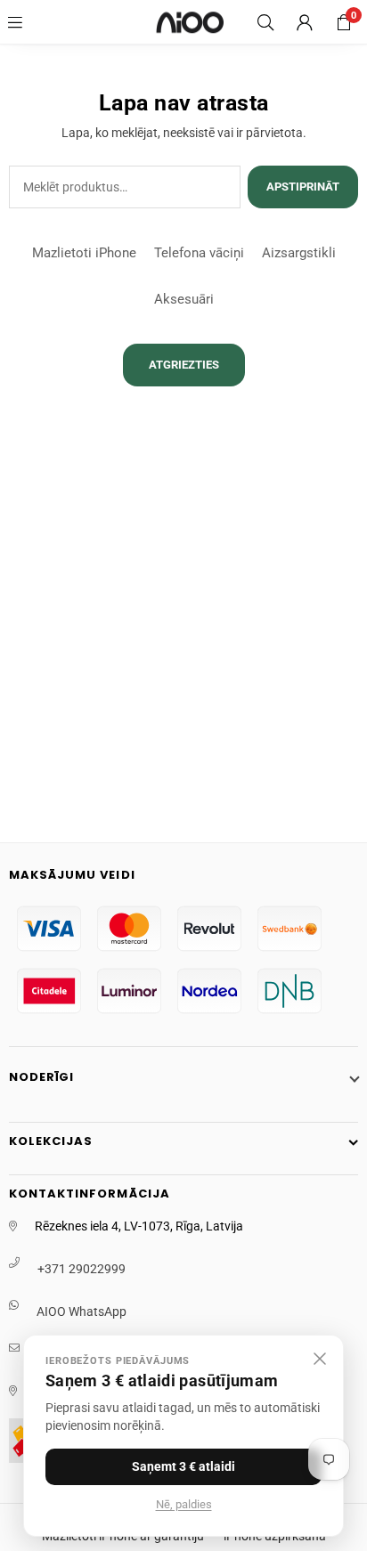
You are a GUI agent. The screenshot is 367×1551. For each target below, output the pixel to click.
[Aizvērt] (320, 1358)
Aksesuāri (184, 299)
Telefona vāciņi (199, 253)
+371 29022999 (81, 1269)
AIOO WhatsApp (81, 1311)
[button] (343, 22)
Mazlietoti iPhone (84, 253)
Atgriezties (184, 364)
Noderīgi (41, 1076)
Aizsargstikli (299, 253)
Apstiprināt (302, 186)
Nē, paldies (184, 1504)
